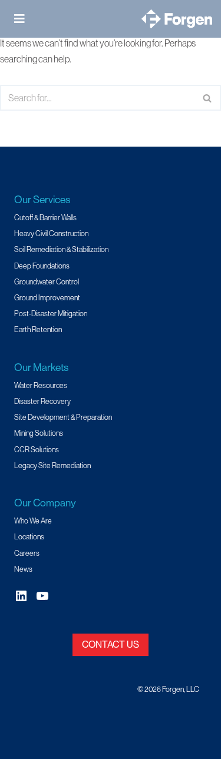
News (23, 569)
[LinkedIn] (21, 596)
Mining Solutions (38, 432)
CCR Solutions (36, 449)
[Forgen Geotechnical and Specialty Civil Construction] (176, 19)
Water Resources (40, 385)
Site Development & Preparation (63, 417)
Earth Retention (38, 329)
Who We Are (33, 520)
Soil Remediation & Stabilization (61, 249)
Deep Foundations (42, 265)
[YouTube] (42, 596)
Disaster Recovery (42, 401)
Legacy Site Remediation (52, 465)
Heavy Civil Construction (51, 233)
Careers (26, 553)
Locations (29, 536)
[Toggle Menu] (23, 18)
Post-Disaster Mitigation (50, 313)
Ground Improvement (47, 297)
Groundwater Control (46, 281)
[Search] (207, 98)
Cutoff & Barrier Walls (45, 217)
